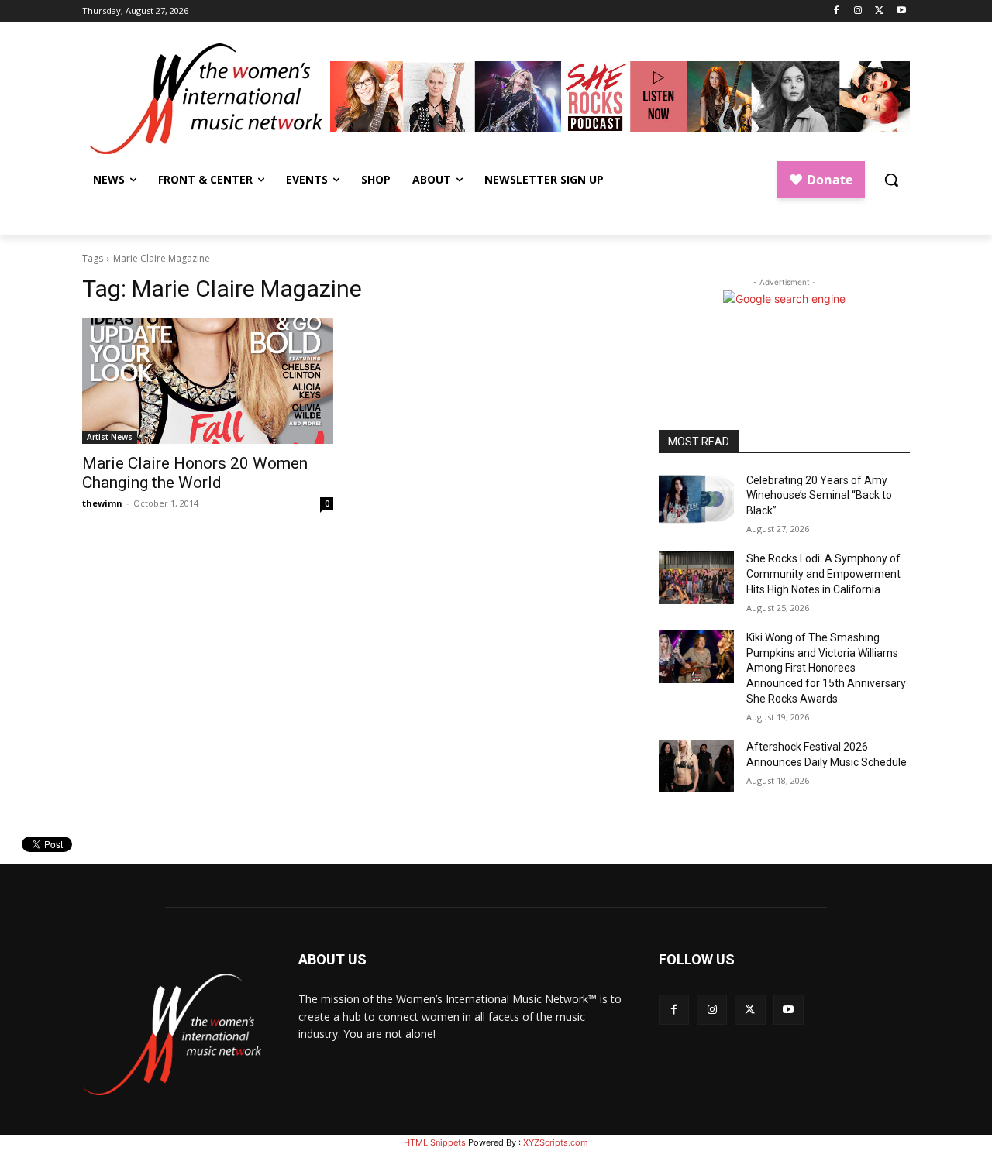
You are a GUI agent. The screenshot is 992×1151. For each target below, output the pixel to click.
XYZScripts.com (555, 1142)
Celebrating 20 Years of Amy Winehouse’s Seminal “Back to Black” (819, 495)
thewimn (102, 503)
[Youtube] (901, 11)
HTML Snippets (435, 1142)
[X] (879, 11)
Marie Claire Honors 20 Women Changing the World (195, 473)
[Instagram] (858, 11)
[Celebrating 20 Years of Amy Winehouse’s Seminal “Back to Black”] (696, 499)
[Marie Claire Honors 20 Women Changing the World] (207, 381)
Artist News (110, 436)
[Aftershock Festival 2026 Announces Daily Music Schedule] (696, 766)
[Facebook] (837, 11)
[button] (891, 179)
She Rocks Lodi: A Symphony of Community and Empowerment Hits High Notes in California (823, 573)
